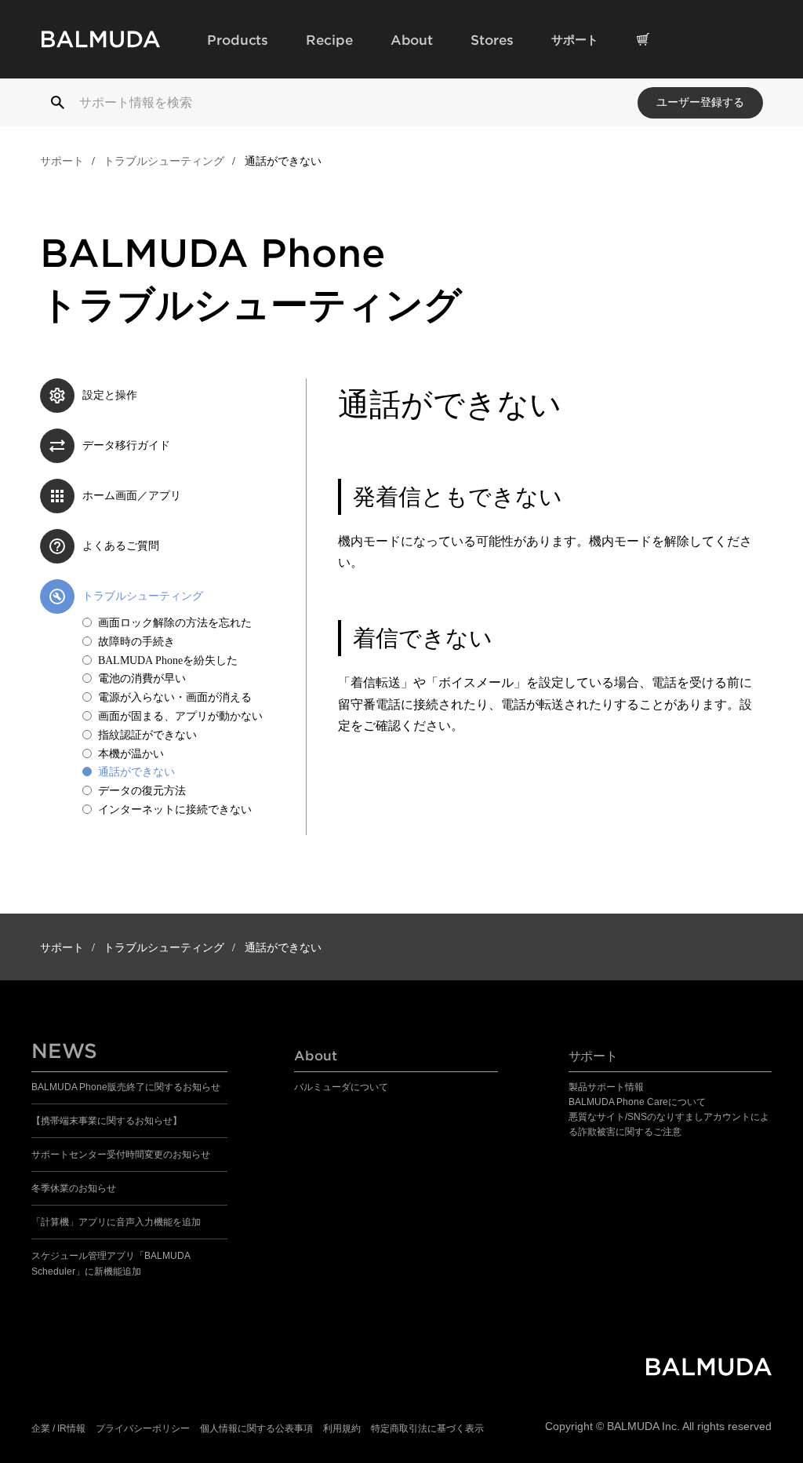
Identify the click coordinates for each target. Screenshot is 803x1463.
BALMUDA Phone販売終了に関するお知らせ (125, 1087)
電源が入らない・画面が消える (175, 697)
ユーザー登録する (700, 102)
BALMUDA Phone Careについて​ (637, 1101)
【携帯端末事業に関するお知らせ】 (106, 1120)
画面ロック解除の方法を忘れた (175, 623)
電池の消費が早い (142, 678)
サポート (62, 161)
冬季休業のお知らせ (73, 1188)
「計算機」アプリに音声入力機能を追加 (116, 1222)
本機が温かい (131, 754)
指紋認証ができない (147, 735)
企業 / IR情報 (58, 1428)
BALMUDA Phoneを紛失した (168, 660)
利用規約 (342, 1428)
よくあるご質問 (120, 546)
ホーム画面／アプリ (131, 496)
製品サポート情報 (606, 1087)
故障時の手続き (136, 642)
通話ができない (136, 772)
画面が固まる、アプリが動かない (180, 716)
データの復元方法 (142, 791)
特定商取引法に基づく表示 (427, 1428)
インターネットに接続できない (175, 809)
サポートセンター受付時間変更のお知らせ (120, 1154)
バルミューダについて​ (341, 1087)
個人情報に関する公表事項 (256, 1428)
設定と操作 (109, 395)
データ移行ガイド (126, 445)
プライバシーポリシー (143, 1428)
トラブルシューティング (164, 161)
